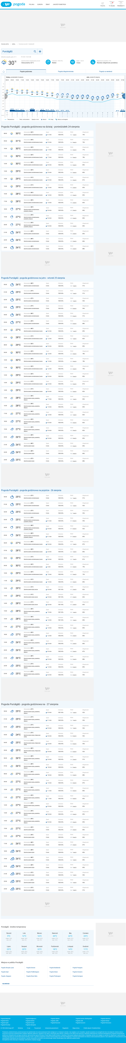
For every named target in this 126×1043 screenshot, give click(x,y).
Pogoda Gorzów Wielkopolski (84, 1018)
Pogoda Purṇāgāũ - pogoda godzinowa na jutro (23, 278)
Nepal (14, 44)
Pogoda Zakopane (31, 1025)
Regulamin (65, 1028)
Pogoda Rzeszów (55, 1023)
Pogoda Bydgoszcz (31, 1018)
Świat (48, 4)
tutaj (39, 1039)
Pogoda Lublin (55, 1020)
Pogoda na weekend (105, 71)
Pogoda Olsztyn (105, 1020)
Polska (31, 4)
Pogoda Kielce (5, 1020)
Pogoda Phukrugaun (55, 976)
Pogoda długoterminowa (66, 71)
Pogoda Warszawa (106, 1023)
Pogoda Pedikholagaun (32, 972)
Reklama (20, 1028)
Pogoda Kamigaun (78, 976)
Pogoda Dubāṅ (54, 972)
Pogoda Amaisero (77, 972)
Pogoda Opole (4, 1023)
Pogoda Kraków (30, 1020)
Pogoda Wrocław (5, 1025)
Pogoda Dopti (5, 972)
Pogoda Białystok (5, 1018)
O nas (28, 1028)
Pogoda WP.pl (5, 44)
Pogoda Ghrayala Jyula (7, 968)
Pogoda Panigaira (77, 968)
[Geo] (40, 51)
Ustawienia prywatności (51, 1028)
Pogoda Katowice (105, 1018)
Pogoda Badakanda (55, 968)
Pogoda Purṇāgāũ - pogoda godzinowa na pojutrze (25, 490)
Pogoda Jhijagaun (6, 976)
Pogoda (19, 4)
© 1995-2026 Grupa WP (7, 1028)
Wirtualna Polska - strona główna (6, 4)
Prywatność (37, 1028)
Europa (40, 4)
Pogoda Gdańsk (55, 1018)
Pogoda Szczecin (80, 1023)
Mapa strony (76, 1028)
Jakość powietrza (59, 4)
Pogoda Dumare (30, 968)
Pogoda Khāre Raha (31, 976)
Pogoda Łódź (79, 1020)
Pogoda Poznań (30, 1023)
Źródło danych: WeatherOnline (92, 1028)
